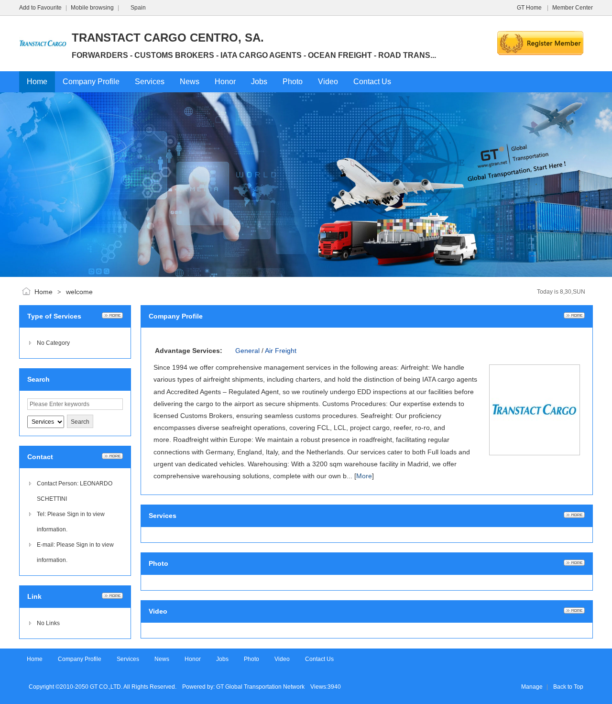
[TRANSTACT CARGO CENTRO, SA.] (43, 65)
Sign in (76, 514)
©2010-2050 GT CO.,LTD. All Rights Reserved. (115, 686)
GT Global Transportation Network (260, 686)
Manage (532, 686)
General (247, 350)
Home (43, 292)
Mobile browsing (92, 7)
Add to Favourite (40, 7)
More (364, 476)
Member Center (572, 7)
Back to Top (568, 686)
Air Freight (280, 350)
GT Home (530, 7)
